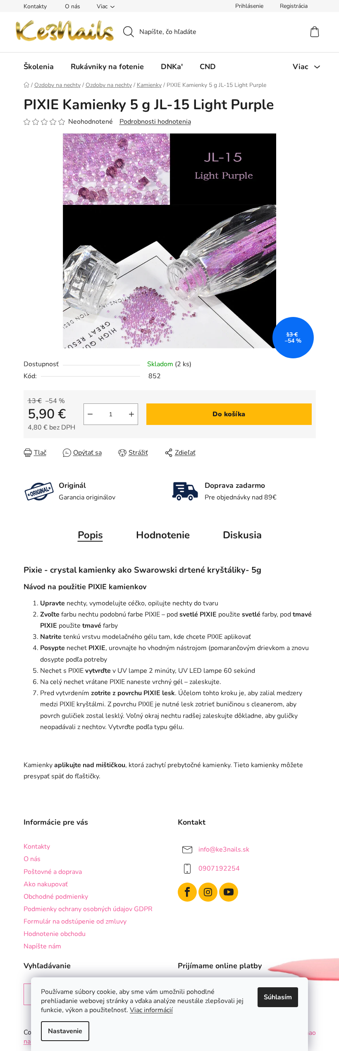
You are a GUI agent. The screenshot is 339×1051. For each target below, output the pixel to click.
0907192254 (219, 868)
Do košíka (228, 414)
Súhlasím (278, 997)
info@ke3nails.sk (223, 849)
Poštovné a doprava (53, 871)
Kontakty (35, 6)
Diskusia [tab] (242, 535)
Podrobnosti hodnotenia (155, 121)
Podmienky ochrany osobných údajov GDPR (88, 909)
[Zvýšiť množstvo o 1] (131, 414)
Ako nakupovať (46, 884)
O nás (72, 6)
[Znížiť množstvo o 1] (90, 414)
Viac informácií (151, 1010)
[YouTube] (228, 892)
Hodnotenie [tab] (163, 535)
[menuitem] (38, 67)
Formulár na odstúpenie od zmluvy (75, 921)
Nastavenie (65, 1031)
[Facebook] (187, 892)
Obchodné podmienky (56, 896)
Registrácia (294, 6)
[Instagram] (207, 892)
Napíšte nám (42, 946)
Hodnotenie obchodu (55, 933)
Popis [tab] (90, 535)
